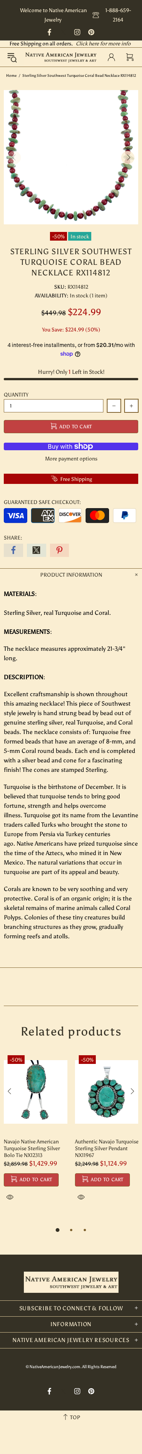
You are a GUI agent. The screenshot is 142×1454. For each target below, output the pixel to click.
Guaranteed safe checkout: (42, 502)
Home (11, 75)
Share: (13, 538)
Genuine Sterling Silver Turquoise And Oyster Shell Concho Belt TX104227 (45, 1148)
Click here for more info (103, 43)
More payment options (71, 459)
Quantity (16, 395)
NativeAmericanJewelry (60, 57)
